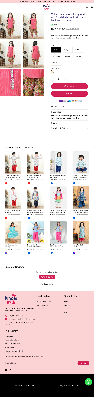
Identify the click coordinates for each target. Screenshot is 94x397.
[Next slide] (18, 162)
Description (56, 112)
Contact (66, 309)
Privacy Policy (10, 336)
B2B (65, 312)
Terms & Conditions (12, 340)
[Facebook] (6, 370)
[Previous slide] (7, 162)
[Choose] (18, 170)
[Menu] (2, 6)
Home (66, 301)
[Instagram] (10, 370)
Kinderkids (27, 386)
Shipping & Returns (60, 128)
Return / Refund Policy (13, 343)
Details (54, 123)
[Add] (63, 170)
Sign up (83, 363)
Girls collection (42, 309)
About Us (67, 305)
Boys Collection (42, 305)
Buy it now (69, 93)
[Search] (7, 6)
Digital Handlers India (71, 386)
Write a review (47, 277)
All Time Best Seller (44, 301)
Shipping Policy (10, 347)
